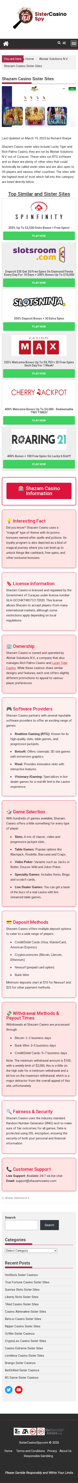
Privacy (52, 1451)
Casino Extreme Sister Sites (24, 1348)
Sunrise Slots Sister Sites (22, 1289)
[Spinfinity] (39, 211)
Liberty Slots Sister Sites (21, 1297)
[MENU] (74, 43)
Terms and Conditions (30, 1451)
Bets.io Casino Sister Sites (23, 1319)
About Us (65, 1451)
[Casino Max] (39, 345)
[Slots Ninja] (39, 301)
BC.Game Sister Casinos (21, 1377)
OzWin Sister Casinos (20, 1333)
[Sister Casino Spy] (5, 43)
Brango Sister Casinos (20, 1363)
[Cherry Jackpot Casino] (39, 392)
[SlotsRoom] (39, 254)
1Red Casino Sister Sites (22, 1304)
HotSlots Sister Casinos (21, 1275)
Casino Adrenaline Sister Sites (25, 1311)
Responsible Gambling (38, 1456)
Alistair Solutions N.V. (17, 1198)
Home (8, 1451)
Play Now (39, 235)
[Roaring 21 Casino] (39, 439)
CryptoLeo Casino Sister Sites (25, 1341)
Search (10, 1217)
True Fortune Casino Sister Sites (27, 1282)
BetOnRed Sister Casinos (22, 1370)
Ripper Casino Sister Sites (22, 1326)
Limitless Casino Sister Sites (24, 1355)
